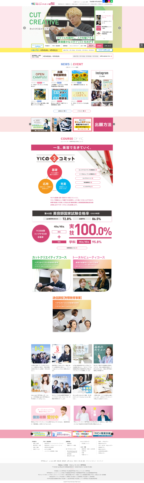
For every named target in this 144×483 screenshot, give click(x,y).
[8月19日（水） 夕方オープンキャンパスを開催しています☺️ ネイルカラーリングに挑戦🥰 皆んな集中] (96, 96)
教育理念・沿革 (37, 445)
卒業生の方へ (101, 4)
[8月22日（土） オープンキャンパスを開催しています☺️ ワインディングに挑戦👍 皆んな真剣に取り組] (96, 84)
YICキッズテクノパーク (55, 474)
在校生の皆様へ (94, 4)
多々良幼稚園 (103, 474)
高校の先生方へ (75, 4)
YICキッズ (47, 474)
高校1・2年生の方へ (103, 441)
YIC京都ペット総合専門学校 (68, 478)
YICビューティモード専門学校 (83, 471)
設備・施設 (36, 447)
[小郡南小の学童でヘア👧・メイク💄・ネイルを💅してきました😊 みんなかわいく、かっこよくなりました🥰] (107, 96)
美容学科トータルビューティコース (53, 445)
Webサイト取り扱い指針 (79, 461)
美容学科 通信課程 (49, 447)
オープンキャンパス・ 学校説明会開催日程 (72, 451)
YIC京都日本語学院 (93, 478)
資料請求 (99, 45)
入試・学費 (83, 45)
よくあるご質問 (84, 1)
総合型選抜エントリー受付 (107, 27)
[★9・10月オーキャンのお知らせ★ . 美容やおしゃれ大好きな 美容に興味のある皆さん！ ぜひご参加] (107, 84)
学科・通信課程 (56, 45)
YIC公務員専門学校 (71, 471)
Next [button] (104, 38)
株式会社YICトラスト (54, 476)
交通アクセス (77, 1)
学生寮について (85, 443)
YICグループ (41, 474)
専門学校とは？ (44, 461)
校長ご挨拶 (36, 443)
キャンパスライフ (74, 45)
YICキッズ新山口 (95, 474)
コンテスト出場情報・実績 (51, 451)
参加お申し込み (71, 455)
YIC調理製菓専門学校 (80, 472)
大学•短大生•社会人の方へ (84, 4)
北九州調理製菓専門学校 (91, 472)
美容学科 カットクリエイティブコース (54, 443)
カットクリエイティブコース (107, 16)
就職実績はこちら (71, 248)
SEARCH (142, 45)
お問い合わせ (107, 45)
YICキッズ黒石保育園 (66, 474)
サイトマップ (100, 461)
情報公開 (59, 461)
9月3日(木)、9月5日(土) (49, 50)
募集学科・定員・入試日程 (88, 449)
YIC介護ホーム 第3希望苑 (88, 476)
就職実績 (65, 45)
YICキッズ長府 (75, 474)
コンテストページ (87, 178)
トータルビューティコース (107, 22)
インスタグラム (87, 186)
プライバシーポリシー (91, 461)
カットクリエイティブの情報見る (87, 170)
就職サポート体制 (71, 445)
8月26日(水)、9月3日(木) (51, 56)
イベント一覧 (81, 111)
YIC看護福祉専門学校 (70, 472)
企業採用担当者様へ (109, 4)
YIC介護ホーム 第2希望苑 (76, 476)
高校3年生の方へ (61, 4)
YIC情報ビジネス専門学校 (60, 471)
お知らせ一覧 (61, 111)
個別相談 (69, 453)
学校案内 (47, 45)
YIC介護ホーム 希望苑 (65, 476)
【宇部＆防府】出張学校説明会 (107, 32)
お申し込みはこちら (105, 56)
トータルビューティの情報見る (87, 174)
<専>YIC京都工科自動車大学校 (54, 478)
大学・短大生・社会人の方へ (105, 445)
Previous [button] (104, 12)
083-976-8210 (79, 467)
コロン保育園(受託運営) (85, 474)
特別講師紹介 (87, 182)
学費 (83, 452)
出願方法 (84, 451)
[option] (104, 17)
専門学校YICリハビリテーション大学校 (55, 472)
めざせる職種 (48, 449)
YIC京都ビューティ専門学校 (81, 478)
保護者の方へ (68, 4)
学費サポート (85, 454)
